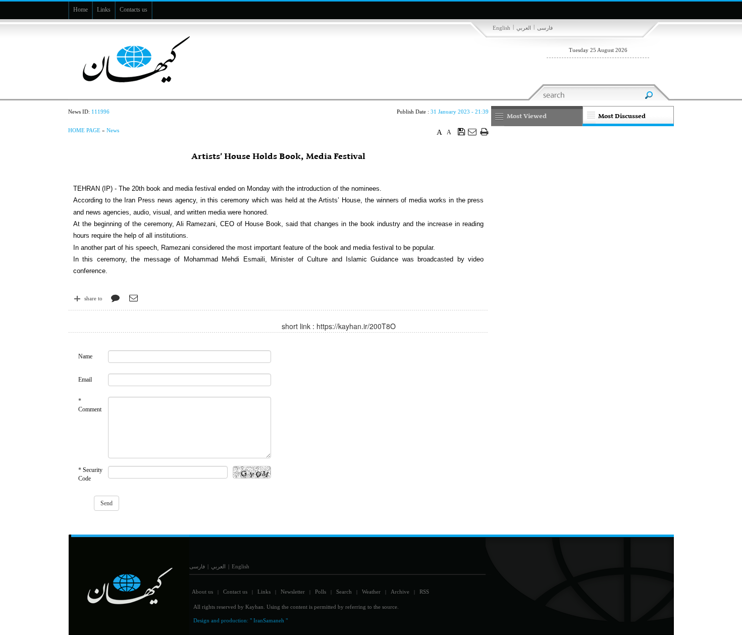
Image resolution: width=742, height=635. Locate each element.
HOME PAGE (84, 130)
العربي (523, 28)
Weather (371, 592)
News (113, 130)
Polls (320, 592)
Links (264, 592)
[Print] (484, 131)
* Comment (89, 405)
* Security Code (90, 474)
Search (344, 592)
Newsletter (293, 592)
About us (202, 592)
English (501, 28)
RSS (424, 592)
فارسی (545, 28)
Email (85, 379)
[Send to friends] (473, 131)
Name (85, 356)
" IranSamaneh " (269, 620)
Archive (400, 592)
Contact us (235, 592)
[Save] (461, 131)
